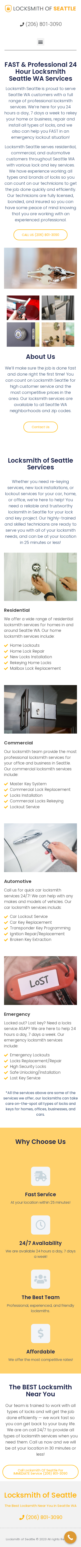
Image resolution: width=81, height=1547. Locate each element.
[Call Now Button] (70, 1537)
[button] (40, 42)
